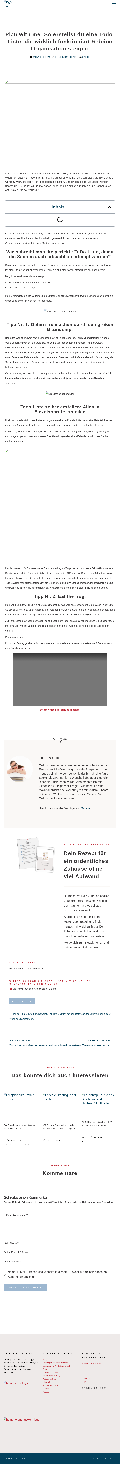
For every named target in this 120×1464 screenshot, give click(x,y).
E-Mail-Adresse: (23, 963)
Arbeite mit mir (50, 1379)
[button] (109, 207)
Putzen (24, 1145)
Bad (84, 1137)
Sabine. (86, 808)
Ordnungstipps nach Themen (55, 1363)
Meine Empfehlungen (52, 1376)
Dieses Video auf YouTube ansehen (59, 710)
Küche (46, 1140)
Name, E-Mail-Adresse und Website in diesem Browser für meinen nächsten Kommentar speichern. (57, 1274)
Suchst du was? (94, 1388)
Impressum (86, 1382)
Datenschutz (87, 1378)
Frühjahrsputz (13, 1140)
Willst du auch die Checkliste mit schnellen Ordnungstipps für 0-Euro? (50, 982)
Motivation (11, 1145)
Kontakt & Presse (50, 1385)
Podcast (57, 1140)
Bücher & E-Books (51, 1372)
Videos (46, 1389)
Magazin (46, 1359)
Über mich (47, 1382)
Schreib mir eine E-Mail (92, 1363)
